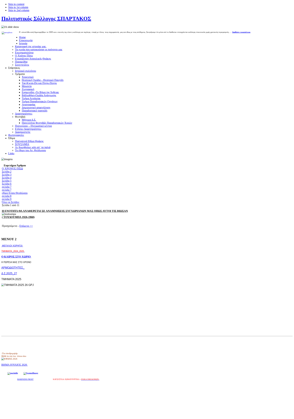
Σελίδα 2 (6, 171)
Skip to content (16, 4)
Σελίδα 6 (6, 183)
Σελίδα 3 (6, 174)
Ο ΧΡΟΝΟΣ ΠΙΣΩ (12, 168)
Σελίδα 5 (6, 180)
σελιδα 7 (6, 186)
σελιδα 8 (6, 196)
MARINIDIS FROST (25, 379)
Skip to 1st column (18, 7)
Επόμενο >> (26, 225)
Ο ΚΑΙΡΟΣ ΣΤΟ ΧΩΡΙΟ (16, 256)
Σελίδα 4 (6, 177)
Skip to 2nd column (18, 10)
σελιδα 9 (6, 199)
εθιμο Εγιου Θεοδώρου (15, 193)
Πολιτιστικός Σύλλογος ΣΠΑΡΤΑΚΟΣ (46, 18)
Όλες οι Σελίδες (10, 202)
